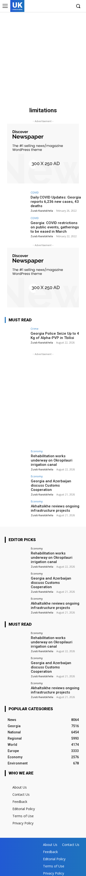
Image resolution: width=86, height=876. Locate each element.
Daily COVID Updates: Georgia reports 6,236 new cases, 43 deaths (56, 201)
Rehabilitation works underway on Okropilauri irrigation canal (51, 460)
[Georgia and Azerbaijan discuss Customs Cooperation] (16, 483)
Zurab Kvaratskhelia (42, 210)
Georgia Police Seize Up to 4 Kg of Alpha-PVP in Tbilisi (55, 335)
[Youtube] (68, 6)
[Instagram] (53, 6)
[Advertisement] (43, 57)
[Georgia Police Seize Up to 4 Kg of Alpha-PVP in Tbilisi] (16, 335)
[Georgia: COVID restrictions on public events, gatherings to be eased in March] (16, 225)
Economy (37, 451)
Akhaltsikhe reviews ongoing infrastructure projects (55, 508)
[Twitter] (60, 6)
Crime (34, 328)
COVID (35, 192)
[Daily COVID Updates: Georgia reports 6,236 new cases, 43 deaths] (16, 199)
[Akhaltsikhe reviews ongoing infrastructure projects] (16, 508)
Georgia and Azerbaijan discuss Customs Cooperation (51, 485)
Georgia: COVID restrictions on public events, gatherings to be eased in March (55, 227)
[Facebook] (46, 6)
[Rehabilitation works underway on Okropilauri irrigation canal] (16, 458)
